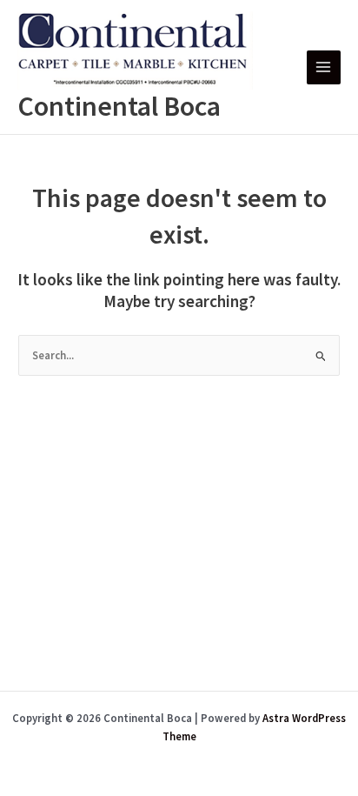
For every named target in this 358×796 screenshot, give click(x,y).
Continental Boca (119, 106)
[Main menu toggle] (324, 67)
